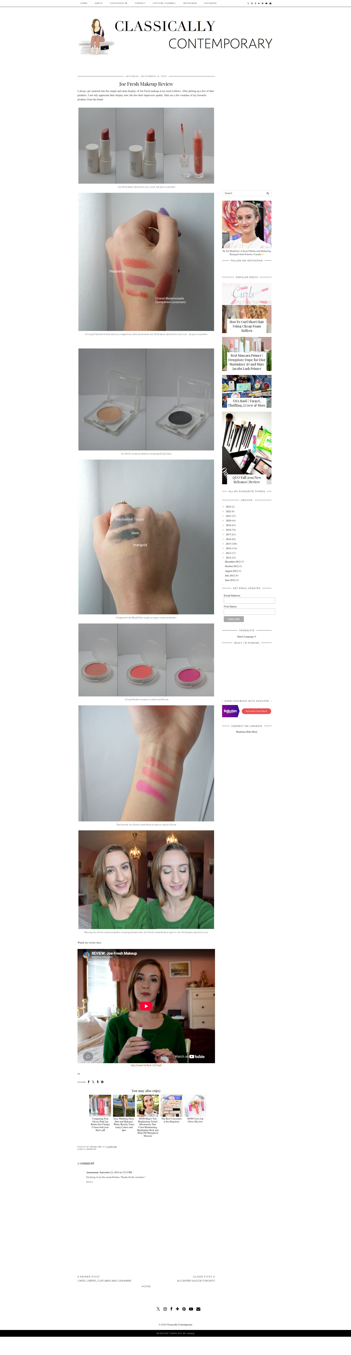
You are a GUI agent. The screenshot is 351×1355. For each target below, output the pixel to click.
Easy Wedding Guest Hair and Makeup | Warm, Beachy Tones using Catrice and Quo (124, 1124)
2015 (228, 543)
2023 (228, 506)
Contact (140, 3)
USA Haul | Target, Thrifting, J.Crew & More (247, 403)
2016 (228, 539)
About (99, 3)
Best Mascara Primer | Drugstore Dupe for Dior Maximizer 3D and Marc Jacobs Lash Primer (246, 362)
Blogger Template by (176, 1333)
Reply (89, 1182)
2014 (228, 548)
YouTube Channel (164, 3)
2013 (228, 553)
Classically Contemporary (180, 1324)
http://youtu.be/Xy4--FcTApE (146, 1065)
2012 (228, 557)
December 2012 (233, 561)
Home (84, 3)
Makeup (91, 1149)
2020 (228, 520)
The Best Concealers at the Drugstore (171, 1120)
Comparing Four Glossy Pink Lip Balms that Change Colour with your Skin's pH (100, 1124)
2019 (228, 525)
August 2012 (231, 571)
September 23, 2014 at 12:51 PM (116, 1172)
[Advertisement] (146, 1245)
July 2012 (230, 575)
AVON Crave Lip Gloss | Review (195, 1120)
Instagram (190, 3)
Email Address (232, 595)
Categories (117, 3)
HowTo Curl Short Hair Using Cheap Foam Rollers (247, 326)
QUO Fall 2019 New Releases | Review (247, 479)
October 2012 (232, 566)
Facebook (210, 3)
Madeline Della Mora (246, 731)
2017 (228, 534)
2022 (228, 511)
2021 (228, 516)
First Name (230, 606)
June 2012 (230, 580)
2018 (228, 529)
